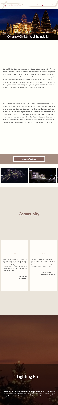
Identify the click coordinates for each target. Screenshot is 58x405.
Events (33, 5)
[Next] (56, 175)
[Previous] (2, 175)
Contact (54, 5)
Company (40, 5)
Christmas (25, 5)
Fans (47, 5)
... (14, 270)
